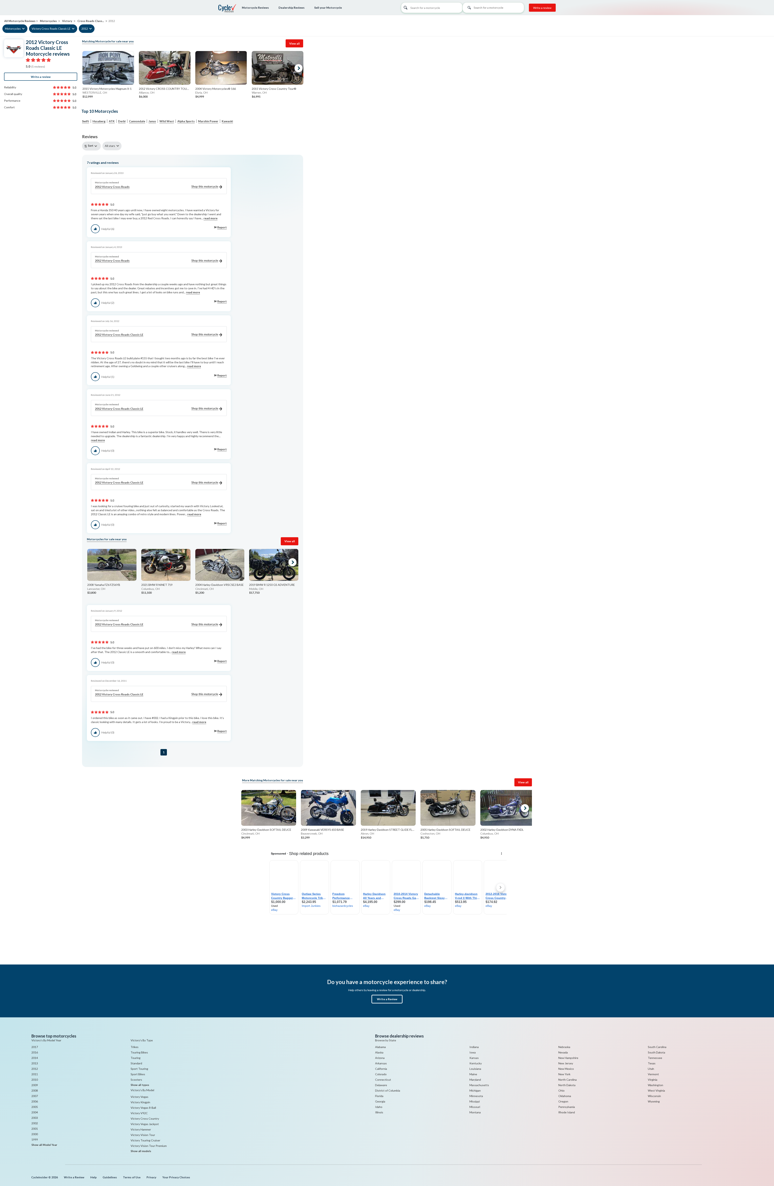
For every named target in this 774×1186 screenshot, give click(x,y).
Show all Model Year (44, 1144)
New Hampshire (568, 1058)
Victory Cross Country (145, 1118)
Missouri (474, 1107)
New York (564, 1074)
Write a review (542, 7)
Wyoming (654, 1101)
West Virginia (656, 1090)
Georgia (380, 1101)
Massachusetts (479, 1085)
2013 (34, 1063)
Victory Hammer (141, 1129)
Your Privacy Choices (176, 1177)
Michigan (475, 1090)
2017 (34, 1047)
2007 (34, 1096)
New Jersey (565, 1063)
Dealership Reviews (292, 7)
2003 (34, 1117)
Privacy (151, 1177)
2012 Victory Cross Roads (112, 186)
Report (222, 227)
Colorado (381, 1074)
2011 (34, 1074)
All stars (110, 145)
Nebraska (564, 1047)
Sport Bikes (138, 1074)
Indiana (474, 1047)
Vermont (653, 1074)
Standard (136, 1063)
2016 (34, 1052)
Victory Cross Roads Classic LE (51, 28)
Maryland (475, 1079)
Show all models (141, 1151)
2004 (34, 1112)
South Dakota (656, 1052)
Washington (655, 1085)
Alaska (379, 1052)
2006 (34, 1101)
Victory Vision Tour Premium (149, 1145)
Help (93, 1177)
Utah (651, 1068)
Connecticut (383, 1079)
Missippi (474, 1101)
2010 (34, 1079)
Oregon (563, 1101)
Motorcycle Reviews (255, 7)
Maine (473, 1074)
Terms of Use (131, 1177)
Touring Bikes (139, 1052)
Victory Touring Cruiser (145, 1140)
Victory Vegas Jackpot (145, 1124)
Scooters (136, 1079)
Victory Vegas (139, 1096)
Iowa (472, 1052)
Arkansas (381, 1063)
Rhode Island (566, 1112)
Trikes (134, 1047)
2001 (34, 1128)
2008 (34, 1090)
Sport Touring (139, 1068)
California (381, 1068)
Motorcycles (13, 28)
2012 (84, 28)
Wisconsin (654, 1096)
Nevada (563, 1052)
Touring (135, 1058)
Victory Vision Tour (143, 1135)
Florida (379, 1096)
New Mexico (566, 1068)
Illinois (379, 1112)
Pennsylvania (566, 1107)
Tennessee (655, 1058)
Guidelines (110, 1177)
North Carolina (567, 1079)
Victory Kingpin (140, 1102)
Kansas (474, 1058)
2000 (34, 1134)
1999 (34, 1139)
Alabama (380, 1047)
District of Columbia (387, 1090)
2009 (34, 1085)
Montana (475, 1112)
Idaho (378, 1107)
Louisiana (475, 1068)
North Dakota (566, 1085)
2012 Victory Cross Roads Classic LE (119, 334)
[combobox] (493, 8)
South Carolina (657, 1047)
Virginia (652, 1079)
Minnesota (476, 1096)
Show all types (140, 1085)
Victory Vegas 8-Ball (143, 1107)
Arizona (380, 1058)
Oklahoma (564, 1096)
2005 (34, 1107)
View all (294, 43)
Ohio (561, 1090)
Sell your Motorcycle (328, 7)
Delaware (381, 1085)
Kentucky (475, 1063)
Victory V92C (139, 1113)
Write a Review (387, 999)
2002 (34, 1123)
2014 (34, 1058)
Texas (651, 1063)
